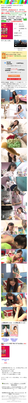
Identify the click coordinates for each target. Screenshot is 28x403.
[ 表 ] (5, 40)
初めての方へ (6, 383)
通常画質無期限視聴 (10, 62)
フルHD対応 (9, 5)
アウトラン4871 (11, 16)
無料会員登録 (14, 385)
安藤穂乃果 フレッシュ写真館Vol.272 (5, 340)
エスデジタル (11, 18)
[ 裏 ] (9, 40)
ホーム (2, 5)
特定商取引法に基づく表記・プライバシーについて (13, 392)
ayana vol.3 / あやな (5, 360)
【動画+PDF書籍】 (17, 19)
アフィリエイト (16, 394)
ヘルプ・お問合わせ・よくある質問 (17, 383)
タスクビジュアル (20, 18)
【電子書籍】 (9, 19)
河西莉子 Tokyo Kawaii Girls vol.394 (14, 340)
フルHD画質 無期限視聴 (11, 69)
